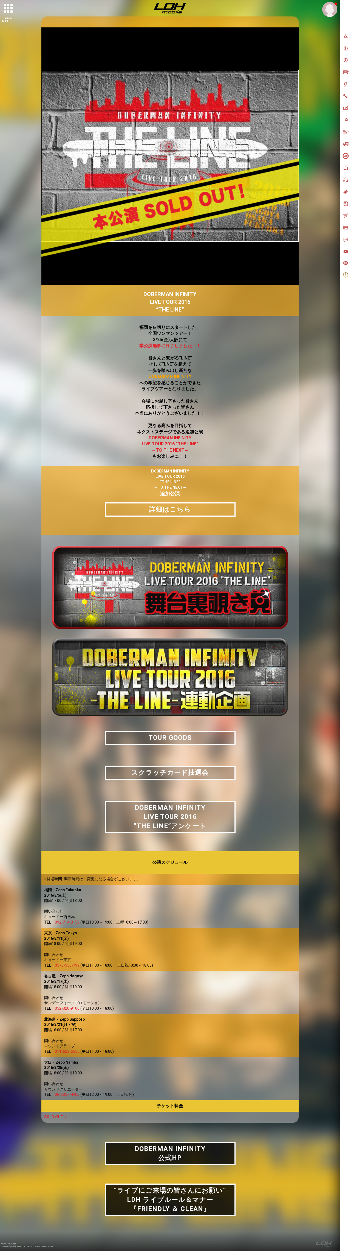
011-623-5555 (62, 1051)
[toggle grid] (8, 8)
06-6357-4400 (62, 1094)
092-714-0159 (62, 922)
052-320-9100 (62, 1008)
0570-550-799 (62, 965)
